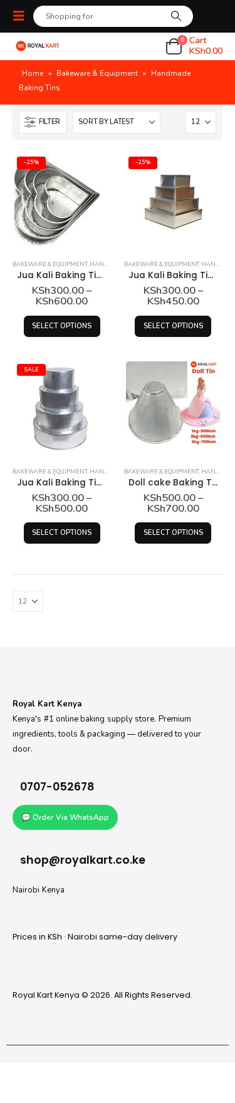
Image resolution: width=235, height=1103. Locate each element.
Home (32, 73)
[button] (23, 16)
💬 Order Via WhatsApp (65, 817)
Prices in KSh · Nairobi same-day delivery (95, 936)
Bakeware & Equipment (97, 73)
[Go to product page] (173, 408)
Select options (61, 326)
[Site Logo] (38, 46)
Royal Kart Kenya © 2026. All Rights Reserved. (102, 995)
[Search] (176, 16)
